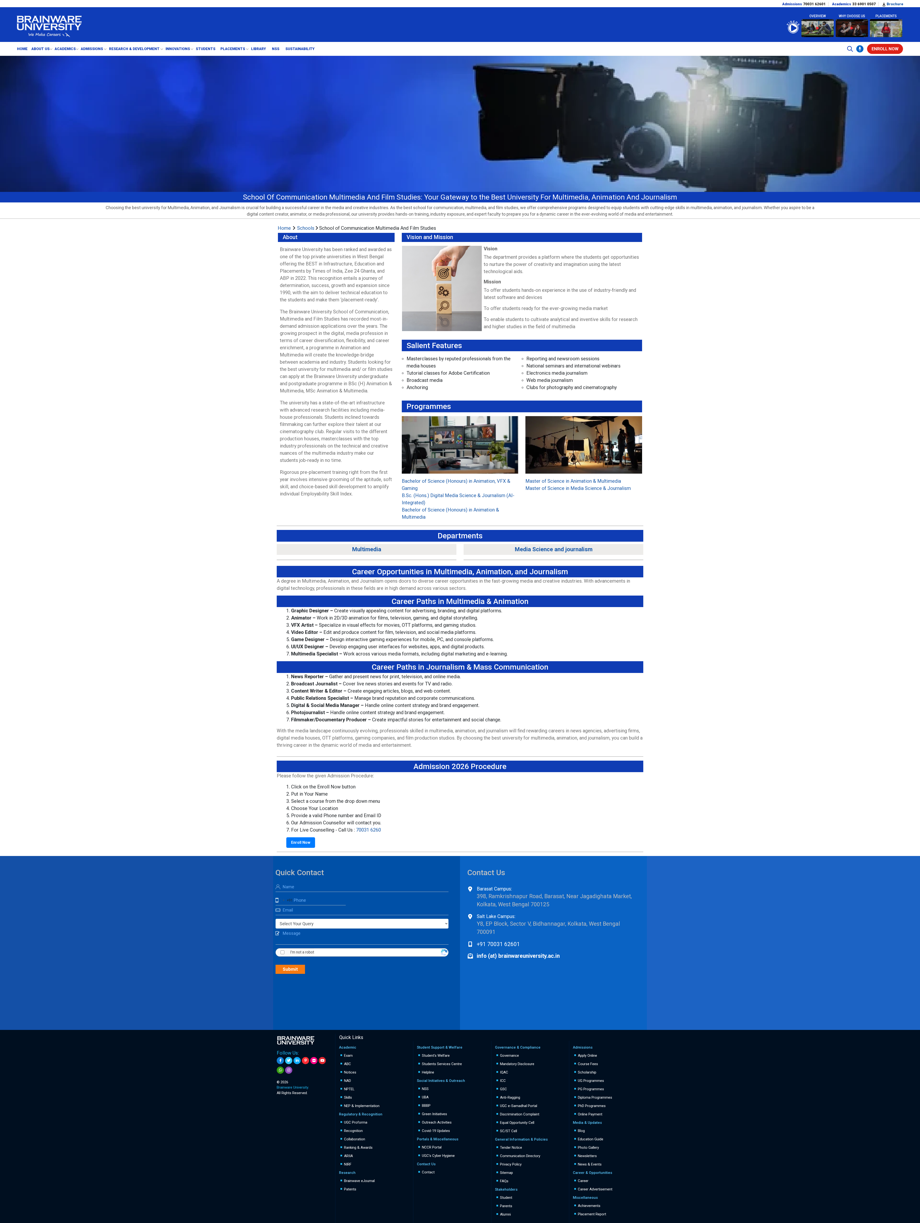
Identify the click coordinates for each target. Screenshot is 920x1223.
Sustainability (300, 49)
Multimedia (366, 549)
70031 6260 (368, 830)
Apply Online (587, 1055)
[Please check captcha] (283, 952)
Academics (65, 49)
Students (205, 49)
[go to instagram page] (288, 1070)
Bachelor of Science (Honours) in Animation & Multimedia (450, 513)
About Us (40, 49)
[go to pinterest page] (305, 1060)
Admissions (92, 49)
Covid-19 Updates (436, 1131)
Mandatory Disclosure (517, 1064)
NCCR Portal (432, 1147)
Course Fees (588, 1064)
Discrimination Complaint (519, 1114)
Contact (428, 1172)
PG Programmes (591, 1089)
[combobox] (284, 900)
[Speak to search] (859, 48)
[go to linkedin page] (297, 1060)
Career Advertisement (595, 1189)
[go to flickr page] (313, 1060)
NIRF (347, 1164)
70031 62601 (814, 4)
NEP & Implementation (362, 1106)
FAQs (504, 1181)
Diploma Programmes (595, 1097)
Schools (306, 228)
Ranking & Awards (358, 1147)
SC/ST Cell (508, 1131)
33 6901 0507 (864, 4)
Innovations (178, 49)
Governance (509, 1055)
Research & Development (134, 49)
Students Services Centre (442, 1064)
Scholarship (587, 1072)
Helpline (428, 1072)
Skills (348, 1097)
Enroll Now (300, 842)
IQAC (504, 1072)
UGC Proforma (355, 1122)
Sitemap (506, 1173)
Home (22, 49)
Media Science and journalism (553, 549)
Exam (348, 1055)
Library (258, 49)
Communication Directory (520, 1156)
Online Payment (590, 1114)
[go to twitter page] (288, 1060)
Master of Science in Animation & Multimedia (573, 481)
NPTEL (349, 1089)
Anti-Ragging (510, 1097)
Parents (506, 1206)
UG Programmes (591, 1081)
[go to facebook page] (280, 1060)
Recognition (353, 1131)
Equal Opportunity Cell (517, 1122)
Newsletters (587, 1156)
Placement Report (592, 1214)
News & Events (590, 1164)
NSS (275, 49)
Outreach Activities (437, 1122)
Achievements (589, 1206)
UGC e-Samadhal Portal (518, 1106)
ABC (347, 1064)
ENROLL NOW (885, 48)
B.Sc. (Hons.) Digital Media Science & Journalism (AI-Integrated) (458, 499)
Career (583, 1181)
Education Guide (590, 1139)
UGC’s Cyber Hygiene (438, 1156)
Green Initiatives (434, 1114)
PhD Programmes (592, 1106)
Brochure (894, 4)
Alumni (505, 1214)
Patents (350, 1189)
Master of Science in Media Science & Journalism (578, 488)
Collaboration (354, 1139)
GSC (503, 1089)
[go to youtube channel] (322, 1060)
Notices (350, 1072)
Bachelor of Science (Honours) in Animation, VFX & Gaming (456, 484)
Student (506, 1197)
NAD (347, 1081)
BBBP (426, 1105)
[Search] (850, 49)
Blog (581, 1131)
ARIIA (348, 1156)
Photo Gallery (588, 1147)
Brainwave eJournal (359, 1181)
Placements (232, 49)
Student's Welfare (436, 1055)
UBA (425, 1097)
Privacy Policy (511, 1164)
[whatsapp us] (280, 1070)
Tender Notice (511, 1147)
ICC (503, 1081)
